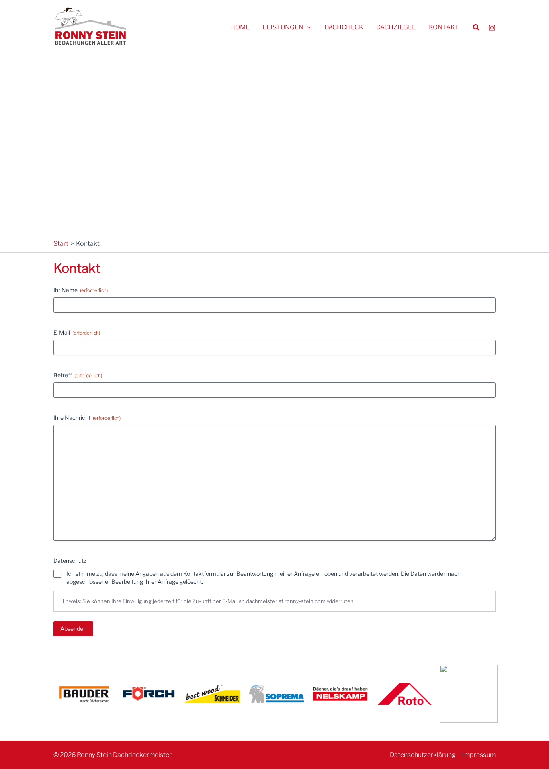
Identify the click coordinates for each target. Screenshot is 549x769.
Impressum (479, 755)
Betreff (77, 375)
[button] (307, 27)
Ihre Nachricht (87, 417)
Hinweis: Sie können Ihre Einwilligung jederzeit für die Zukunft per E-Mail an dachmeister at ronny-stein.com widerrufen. (207, 601)
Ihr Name (80, 289)
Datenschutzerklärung (423, 755)
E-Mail (76, 332)
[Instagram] (492, 27)
